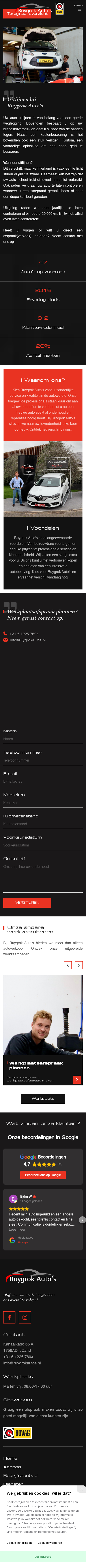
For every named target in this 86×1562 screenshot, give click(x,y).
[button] (3, 1219)
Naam (10, 731)
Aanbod (12, 1467)
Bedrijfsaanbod (20, 1475)
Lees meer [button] (17, 1230)
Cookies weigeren (50, 1542)
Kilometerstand (20, 816)
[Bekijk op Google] (13, 1199)
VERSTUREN (27, 902)
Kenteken (14, 794)
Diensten (13, 1484)
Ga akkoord (43, 1556)
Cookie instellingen (19, 1542)
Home (10, 1458)
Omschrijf (14, 858)
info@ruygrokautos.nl (28, 640)
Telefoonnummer (22, 752)
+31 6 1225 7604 (24, 633)
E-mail (10, 773)
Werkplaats (43, 1098)
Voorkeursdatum (22, 837)
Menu (78, 5)
